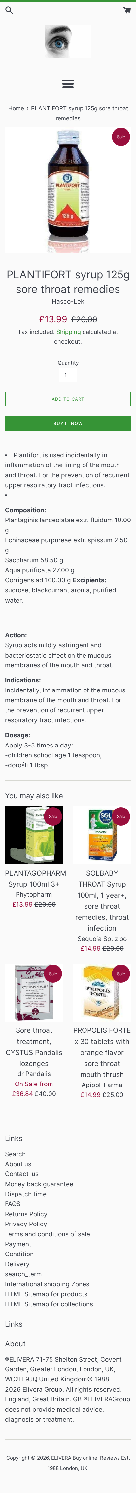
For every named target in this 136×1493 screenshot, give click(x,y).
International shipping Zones (47, 1284)
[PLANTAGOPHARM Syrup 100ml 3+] (34, 835)
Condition (19, 1254)
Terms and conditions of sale (47, 1234)
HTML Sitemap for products (46, 1294)
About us (18, 1164)
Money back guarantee (39, 1184)
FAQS (12, 1204)
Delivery (17, 1264)
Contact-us (22, 1174)
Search (15, 1154)
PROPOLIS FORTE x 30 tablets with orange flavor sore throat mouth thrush (102, 1052)
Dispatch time (26, 1194)
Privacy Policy (26, 1224)
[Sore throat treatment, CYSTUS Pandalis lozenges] (34, 993)
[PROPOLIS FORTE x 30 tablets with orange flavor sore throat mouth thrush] (102, 993)
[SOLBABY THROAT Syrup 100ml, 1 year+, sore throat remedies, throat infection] (102, 835)
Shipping (68, 331)
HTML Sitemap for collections (49, 1304)
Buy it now (68, 423)
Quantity (68, 363)
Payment (18, 1244)
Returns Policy (26, 1214)
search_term (23, 1274)
